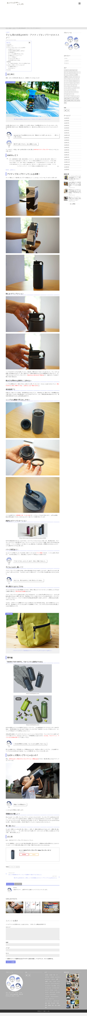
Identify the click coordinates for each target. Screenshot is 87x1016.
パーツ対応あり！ (13, 57)
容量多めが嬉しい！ (14, 66)
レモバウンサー (76, 96)
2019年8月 (66, 169)
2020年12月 (67, 135)
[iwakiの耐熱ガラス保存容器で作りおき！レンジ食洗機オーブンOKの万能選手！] (66, 184)
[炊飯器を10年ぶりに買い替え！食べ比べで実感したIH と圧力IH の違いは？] (77, 985)
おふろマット (77, 72)
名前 (7, 942)
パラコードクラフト (74, 92)
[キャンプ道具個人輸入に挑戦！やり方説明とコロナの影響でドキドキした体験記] (68, 993)
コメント (8, 927)
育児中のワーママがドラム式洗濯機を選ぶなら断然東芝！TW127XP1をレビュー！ (75, 191)
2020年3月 (66, 152)
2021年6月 (66, 128)
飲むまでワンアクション (15, 49)
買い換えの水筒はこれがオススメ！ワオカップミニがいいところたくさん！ (32, 119)
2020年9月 (66, 137)
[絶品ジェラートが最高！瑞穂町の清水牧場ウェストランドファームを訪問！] (73, 998)
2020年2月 (66, 154)
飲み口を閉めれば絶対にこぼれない (17, 50)
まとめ (9, 69)
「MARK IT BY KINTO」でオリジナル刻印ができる (20, 63)
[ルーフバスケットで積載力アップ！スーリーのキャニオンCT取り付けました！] (68, 998)
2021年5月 (66, 130)
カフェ (77, 81)
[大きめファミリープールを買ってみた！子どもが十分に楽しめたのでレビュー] (73, 1002)
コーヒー (66, 87)
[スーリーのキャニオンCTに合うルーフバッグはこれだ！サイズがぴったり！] (77, 993)
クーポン (71, 85)
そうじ (78, 76)
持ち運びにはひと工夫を (15, 60)
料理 (72, 100)
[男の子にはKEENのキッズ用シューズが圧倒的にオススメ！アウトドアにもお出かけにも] (68, 1006)
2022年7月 (66, 123)
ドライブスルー (72, 89)
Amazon (33, 854)
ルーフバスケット (68, 96)
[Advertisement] (43, 16)
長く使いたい (12, 68)
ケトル (75, 85)
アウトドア (66, 79)
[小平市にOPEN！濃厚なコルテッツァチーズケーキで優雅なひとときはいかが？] (77, 989)
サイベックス (71, 87)
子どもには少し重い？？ (15, 58)
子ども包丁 (72, 98)
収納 (68, 98)
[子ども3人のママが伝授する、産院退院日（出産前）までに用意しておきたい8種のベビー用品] (77, 980)
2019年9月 (66, 167)
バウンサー (66, 92)
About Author (10, 884)
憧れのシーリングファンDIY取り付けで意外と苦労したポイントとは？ (75, 199)
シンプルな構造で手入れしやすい (17, 53)
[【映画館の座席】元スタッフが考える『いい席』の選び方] (68, 985)
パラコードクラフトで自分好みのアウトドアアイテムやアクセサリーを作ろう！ (32, 650)
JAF (76, 70)
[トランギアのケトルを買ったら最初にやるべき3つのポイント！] (73, 993)
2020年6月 (66, 145)
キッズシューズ (67, 83)
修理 (65, 98)
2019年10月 (67, 164)
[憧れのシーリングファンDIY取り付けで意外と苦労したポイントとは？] (66, 199)
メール (8, 947)
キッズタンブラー (12, 866)
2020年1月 (66, 157)
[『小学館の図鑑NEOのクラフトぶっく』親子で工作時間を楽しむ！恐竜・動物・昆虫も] (68, 989)
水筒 (18, 866)
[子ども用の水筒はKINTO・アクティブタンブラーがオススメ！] (73, 1006)
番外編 (9, 61)
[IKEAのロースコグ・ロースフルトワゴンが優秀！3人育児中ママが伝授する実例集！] (73, 980)
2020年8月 (66, 140)
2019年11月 (67, 162)
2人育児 (65, 70)
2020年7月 (66, 142)
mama (15, 40)
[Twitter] (65, 110)
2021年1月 (66, 132)
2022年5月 (66, 125)
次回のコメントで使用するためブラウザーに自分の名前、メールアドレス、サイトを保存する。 (30, 958)
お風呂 (65, 76)
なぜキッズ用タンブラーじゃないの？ (16, 65)
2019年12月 (67, 159)
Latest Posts (18, 884)
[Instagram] (68, 110)
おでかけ (72, 72)
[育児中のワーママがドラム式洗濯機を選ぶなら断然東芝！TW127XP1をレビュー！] (66, 191)
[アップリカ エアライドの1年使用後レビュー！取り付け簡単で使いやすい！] (66, 177)
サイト (7, 953)
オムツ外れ (73, 81)
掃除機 (68, 100)
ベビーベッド (71, 94)
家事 (65, 100)
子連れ (77, 98)
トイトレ (66, 89)
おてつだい (66, 72)
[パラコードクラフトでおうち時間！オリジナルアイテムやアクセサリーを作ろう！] (77, 1002)
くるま (69, 76)
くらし (65, 58)
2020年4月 (66, 150)
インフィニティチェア (74, 79)
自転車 (78, 100)
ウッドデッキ (67, 81)
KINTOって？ (10, 46)
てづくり (66, 63)
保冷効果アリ (12, 52)
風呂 (65, 102)
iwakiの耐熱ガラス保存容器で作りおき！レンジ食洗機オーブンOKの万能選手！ (75, 184)
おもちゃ (72, 74)
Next (58, 907)
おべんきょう (67, 74)
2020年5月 (66, 147)
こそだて (8, 32)
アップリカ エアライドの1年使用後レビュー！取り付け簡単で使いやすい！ (75, 177)
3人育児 (70, 70)
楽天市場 (24, 854)
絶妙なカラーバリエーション (16, 55)
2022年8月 (66, 120)
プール (65, 94)
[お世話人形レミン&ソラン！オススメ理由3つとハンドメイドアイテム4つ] (73, 989)
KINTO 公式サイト (10, 169)
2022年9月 (66, 118)
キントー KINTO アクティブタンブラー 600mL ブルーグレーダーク (35, 850)
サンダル (77, 87)
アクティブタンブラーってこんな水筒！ (16, 47)
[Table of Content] (29, 42)
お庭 (76, 74)
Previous (7, 907)
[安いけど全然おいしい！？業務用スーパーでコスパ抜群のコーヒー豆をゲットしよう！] (68, 1002)
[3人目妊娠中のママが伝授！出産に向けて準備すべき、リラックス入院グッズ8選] (73, 985)
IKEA (73, 70)
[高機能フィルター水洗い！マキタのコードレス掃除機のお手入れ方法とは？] (77, 998)
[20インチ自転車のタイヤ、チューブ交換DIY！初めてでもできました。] (77, 1006)
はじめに (9, 44)
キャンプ (66, 85)
